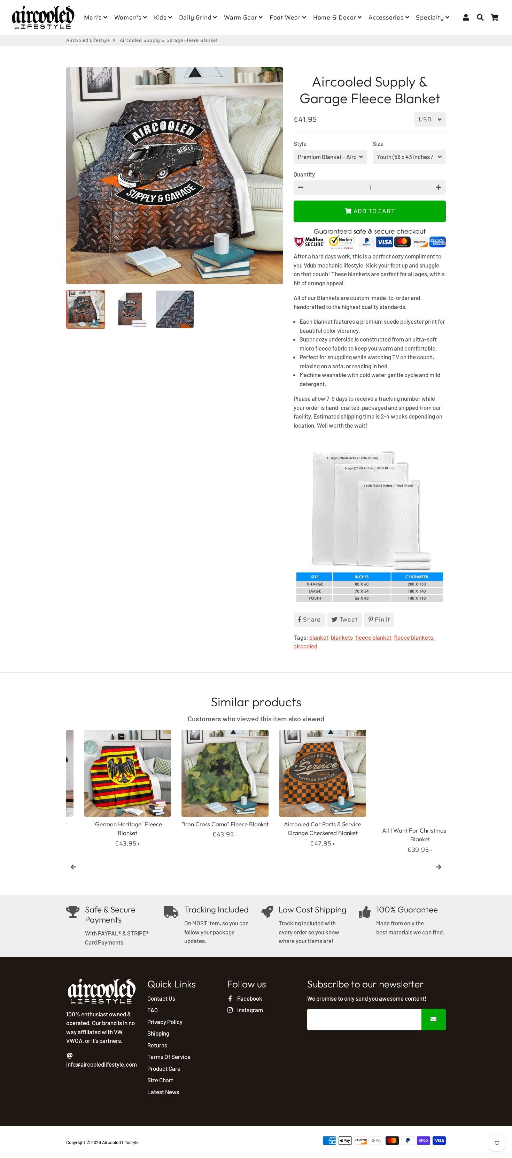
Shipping (158, 1033)
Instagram (249, 1009)
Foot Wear (286, 17)
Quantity (304, 174)
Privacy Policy (165, 1021)
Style (300, 143)
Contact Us (161, 998)
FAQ (152, 1009)
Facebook (249, 998)
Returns (157, 1045)
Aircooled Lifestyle (88, 40)
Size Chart (160, 1079)
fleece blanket (373, 637)
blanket (318, 637)
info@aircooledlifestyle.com (101, 1064)
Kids (161, 17)
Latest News (163, 1091)
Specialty (430, 17)
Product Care (163, 1068)
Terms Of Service (169, 1056)
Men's (93, 17)
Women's (128, 17)
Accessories (387, 17)
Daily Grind (196, 17)
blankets (342, 637)
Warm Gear (241, 17)
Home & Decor (335, 17)
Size (378, 143)
